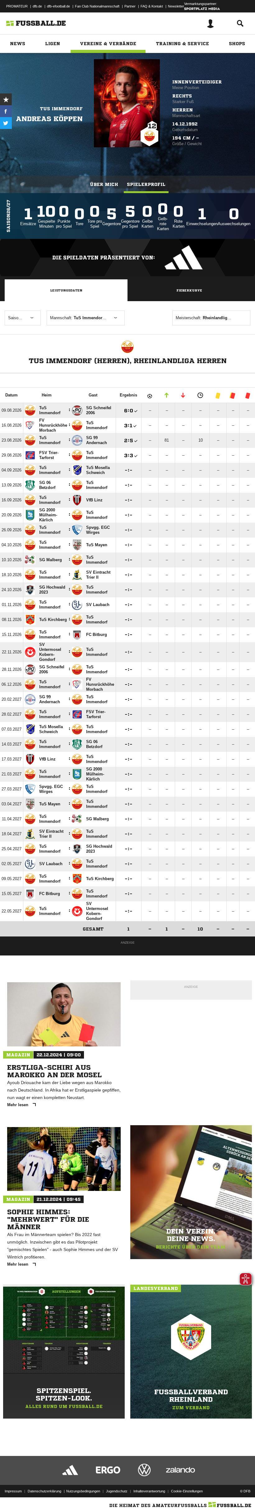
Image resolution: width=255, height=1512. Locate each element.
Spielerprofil (146, 184)
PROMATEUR (17, 6)
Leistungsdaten (66, 290)
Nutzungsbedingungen (83, 1491)
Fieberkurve (189, 290)
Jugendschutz (117, 1491)
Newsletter (176, 6)
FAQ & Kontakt (152, 6)
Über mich (104, 184)
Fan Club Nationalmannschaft (97, 6)
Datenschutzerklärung (44, 1491)
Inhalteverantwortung (149, 1491)
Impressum (13, 1491)
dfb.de (37, 6)
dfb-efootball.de (58, 6)
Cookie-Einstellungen (187, 1491)
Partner (130, 6)
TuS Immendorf (61, 109)
